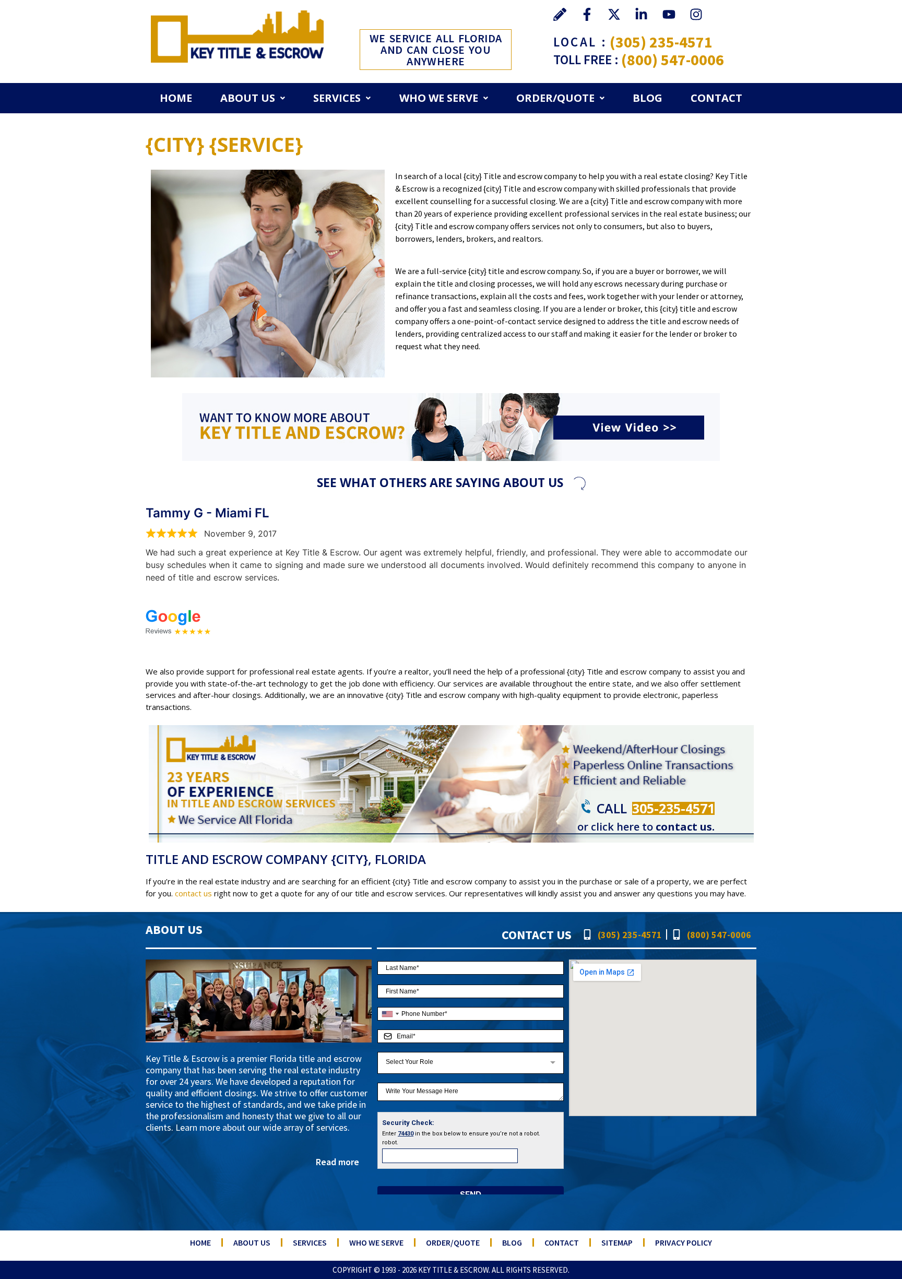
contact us (193, 893)
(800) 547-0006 (672, 59)
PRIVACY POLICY (683, 1242)
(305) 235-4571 (661, 42)
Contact (716, 98)
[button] (252, 98)
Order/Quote (555, 98)
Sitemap (617, 1242)
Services (337, 98)
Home (176, 98)
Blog (647, 98)
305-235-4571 (673, 808)
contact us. (685, 827)
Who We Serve (438, 98)
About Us (247, 98)
